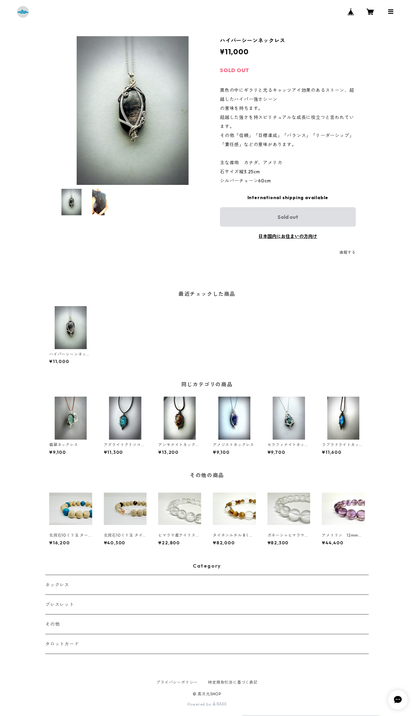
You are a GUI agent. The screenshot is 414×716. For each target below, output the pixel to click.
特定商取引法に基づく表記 (233, 682)
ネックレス (57, 585)
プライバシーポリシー (177, 682)
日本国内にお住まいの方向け (287, 236)
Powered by (200, 704)
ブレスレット (59, 604)
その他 (52, 624)
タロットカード (62, 644)
